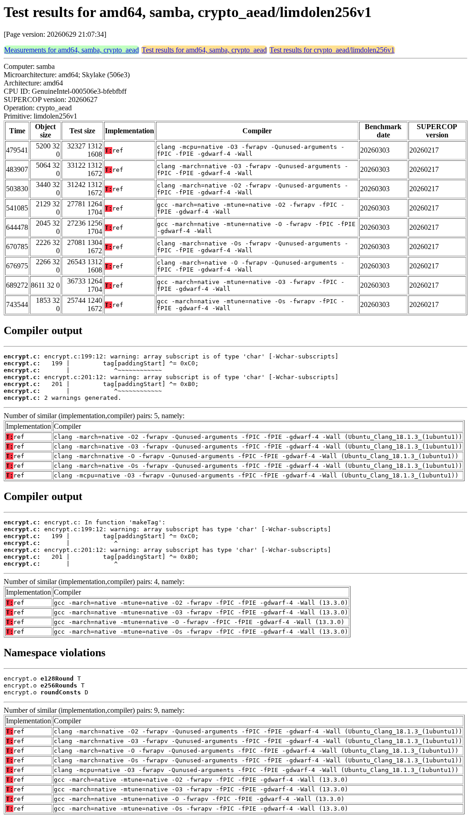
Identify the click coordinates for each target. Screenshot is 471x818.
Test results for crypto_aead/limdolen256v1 (332, 50)
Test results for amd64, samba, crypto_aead (204, 50)
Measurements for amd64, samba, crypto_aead (71, 50)
